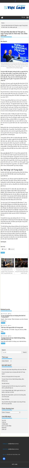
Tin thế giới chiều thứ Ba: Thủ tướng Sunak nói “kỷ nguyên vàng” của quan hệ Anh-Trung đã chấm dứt (7, 271)
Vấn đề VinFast (5, 383)
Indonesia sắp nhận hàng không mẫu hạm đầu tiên (14, 369)
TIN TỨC (4, 420)
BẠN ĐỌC (4, 427)
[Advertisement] (14, 291)
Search (4, 350)
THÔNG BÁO (5, 424)
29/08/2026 (4, 313)
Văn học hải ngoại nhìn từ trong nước (11, 376)
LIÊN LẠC (4, 429)
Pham (3, 38)
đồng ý (2, 206)
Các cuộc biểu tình (5, 153)
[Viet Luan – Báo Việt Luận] (2, 17)
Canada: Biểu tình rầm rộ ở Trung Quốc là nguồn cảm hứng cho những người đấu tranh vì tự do (21, 271)
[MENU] (27, 17)
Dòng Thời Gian (5, 399)
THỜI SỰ (2, 252)
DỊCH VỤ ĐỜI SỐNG (6, 426)
